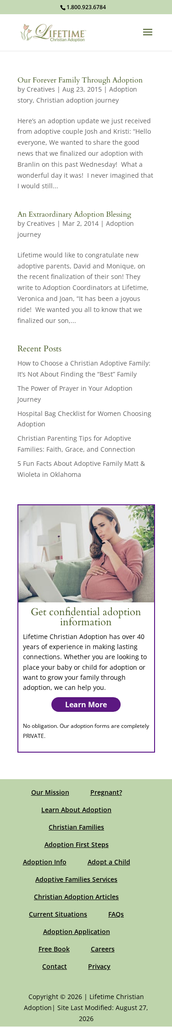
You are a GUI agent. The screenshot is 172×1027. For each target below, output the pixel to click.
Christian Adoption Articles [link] (76, 896)
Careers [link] (103, 949)
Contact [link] (54, 966)
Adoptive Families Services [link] (76, 879)
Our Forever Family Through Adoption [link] (80, 80)
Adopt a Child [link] (109, 862)
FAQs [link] (116, 914)
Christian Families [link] (76, 827)
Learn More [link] (86, 704)
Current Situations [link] (58, 914)
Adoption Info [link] (45, 862)
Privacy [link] (99, 966)
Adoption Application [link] (76, 931)
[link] (53, 31)
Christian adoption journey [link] (77, 100)
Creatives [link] (41, 89)
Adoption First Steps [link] (76, 844)
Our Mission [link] (50, 792)
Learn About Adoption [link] (76, 809)
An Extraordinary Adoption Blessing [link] (74, 214)
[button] (147, 38)
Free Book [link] (54, 949)
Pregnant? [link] (106, 792)
